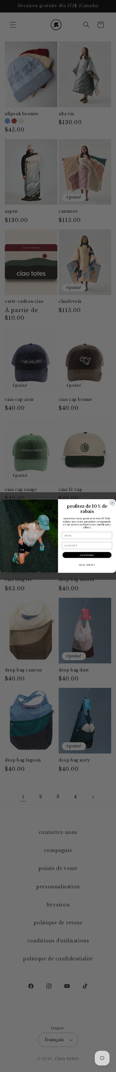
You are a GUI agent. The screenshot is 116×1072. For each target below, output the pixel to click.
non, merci (87, 564)
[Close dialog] (112, 503)
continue (87, 555)
